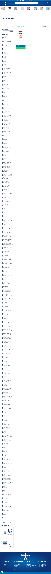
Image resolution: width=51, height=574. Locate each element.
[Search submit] (11, 31)
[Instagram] (26, 559)
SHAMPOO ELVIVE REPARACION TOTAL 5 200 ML (20, 41)
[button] (21, 46)
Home (15, 26)
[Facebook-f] (24, 559)
